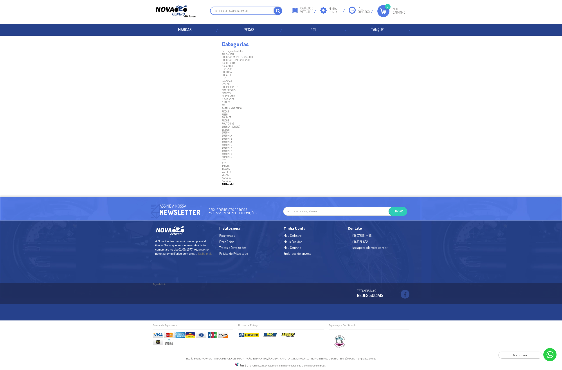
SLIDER (225, 129)
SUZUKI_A (227, 135)
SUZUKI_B (227, 138)
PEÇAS (249, 29)
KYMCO (226, 84)
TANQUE (377, 29)
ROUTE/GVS (228, 123)
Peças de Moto (159, 284)
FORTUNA (227, 72)
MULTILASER (228, 96)
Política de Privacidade (233, 253)
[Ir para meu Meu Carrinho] (383, 11)
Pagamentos (227, 235)
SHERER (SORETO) (231, 126)
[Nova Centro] (176, 11)
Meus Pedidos (293, 242)
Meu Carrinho (399, 10)
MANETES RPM (229, 90)
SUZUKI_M (227, 147)
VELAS (225, 174)
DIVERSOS (227, 69)
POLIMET (226, 117)
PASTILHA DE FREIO (232, 108)
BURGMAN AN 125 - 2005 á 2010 (237, 57)
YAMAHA (226, 178)
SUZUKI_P (227, 150)
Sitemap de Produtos (232, 51)
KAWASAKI (227, 81)
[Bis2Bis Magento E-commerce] (243, 365)
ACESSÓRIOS (228, 54)
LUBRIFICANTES (230, 87)
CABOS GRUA (228, 63)
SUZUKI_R (227, 153)
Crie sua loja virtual (262, 365)
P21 (313, 29)
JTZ (224, 78)
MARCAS (184, 29)
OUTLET (226, 102)
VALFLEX (226, 172)
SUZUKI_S (227, 156)
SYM (224, 160)
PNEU (225, 114)
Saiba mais (205, 253)
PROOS (225, 120)
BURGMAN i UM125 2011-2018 (236, 60)
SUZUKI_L (227, 144)
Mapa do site (369, 358)
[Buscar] (278, 11)
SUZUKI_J (227, 141)
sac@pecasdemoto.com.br (369, 247)
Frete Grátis (226, 242)
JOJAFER (226, 75)
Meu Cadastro (293, 235)
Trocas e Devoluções (233, 247)
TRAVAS (226, 169)
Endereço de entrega (298, 253)
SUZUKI (226, 132)
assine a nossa (173, 206)
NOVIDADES (228, 99)
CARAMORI (227, 66)
